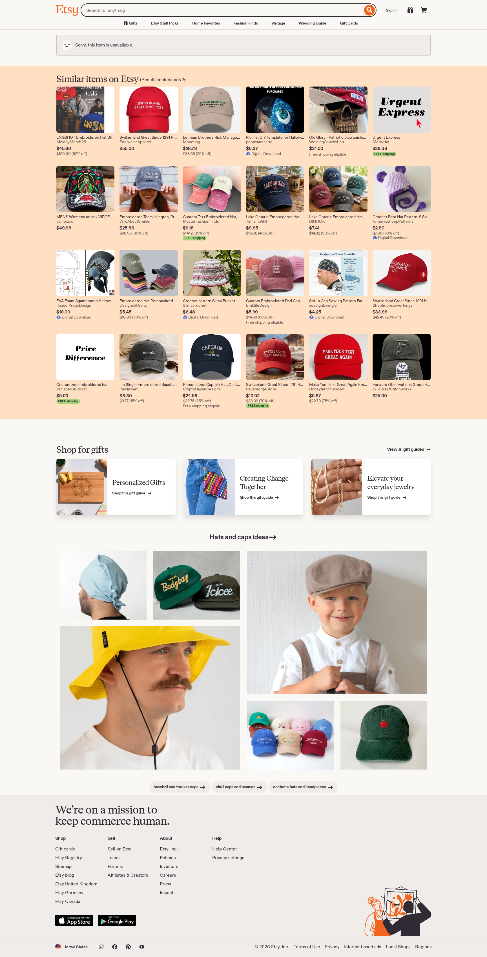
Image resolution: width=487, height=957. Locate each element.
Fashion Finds (246, 23)
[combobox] (222, 10)
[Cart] (424, 10)
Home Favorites (206, 23)
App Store (74, 920)
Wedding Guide (312, 23)
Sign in (392, 10)
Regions (423, 946)
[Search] (370, 10)
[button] (71, 946)
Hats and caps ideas (239, 537)
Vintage (278, 23)
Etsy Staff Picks (165, 23)
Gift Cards (349, 23)
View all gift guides (406, 449)
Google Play (117, 920)
